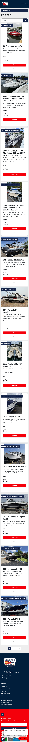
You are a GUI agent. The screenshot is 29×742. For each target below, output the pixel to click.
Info (2, 695)
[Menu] (22, 4)
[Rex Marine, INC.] (10, 662)
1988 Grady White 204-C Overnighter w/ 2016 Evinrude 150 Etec (13, 207)
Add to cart (14, 65)
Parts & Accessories (6, 689)
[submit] (25, 20)
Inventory (3, 686)
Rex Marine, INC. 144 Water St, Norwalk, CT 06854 (11, 672)
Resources (3, 691)
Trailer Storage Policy (6, 698)
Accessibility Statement (6, 704)
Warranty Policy (5, 693)
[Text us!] (23, 739)
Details (14, 68)
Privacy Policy (4, 702)
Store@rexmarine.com (9, 678)
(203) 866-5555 (7, 675)
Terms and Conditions (6, 700)
